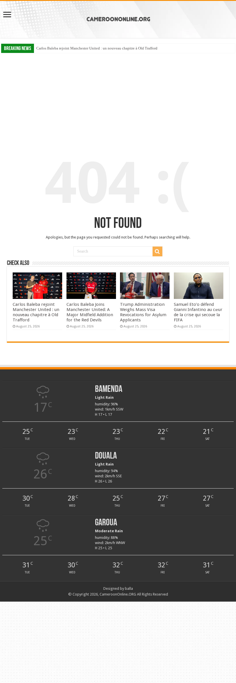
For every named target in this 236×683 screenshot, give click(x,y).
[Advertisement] (118, 97)
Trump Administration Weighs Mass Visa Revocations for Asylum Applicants (143, 312)
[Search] (157, 251)
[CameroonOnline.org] (118, 18)
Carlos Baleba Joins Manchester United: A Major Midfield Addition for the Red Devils (89, 312)
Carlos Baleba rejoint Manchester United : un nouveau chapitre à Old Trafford (96, 48)
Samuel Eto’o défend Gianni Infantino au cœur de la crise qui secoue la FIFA (198, 312)
